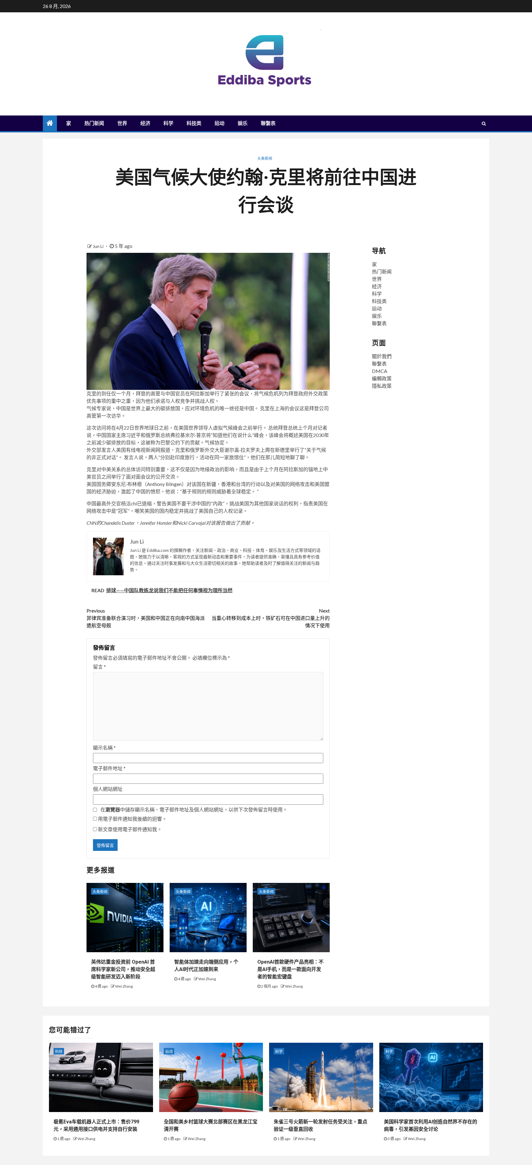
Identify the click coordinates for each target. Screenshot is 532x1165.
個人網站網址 (108, 789)
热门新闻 (94, 123)
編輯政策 (382, 378)
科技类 (194, 123)
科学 (168, 123)
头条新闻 (264, 158)
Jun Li (98, 246)
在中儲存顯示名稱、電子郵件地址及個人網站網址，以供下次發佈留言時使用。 (194, 809)
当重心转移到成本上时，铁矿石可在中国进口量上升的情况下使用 (271, 618)
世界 (122, 123)
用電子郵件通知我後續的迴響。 (132, 819)
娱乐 (243, 123)
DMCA (379, 371)
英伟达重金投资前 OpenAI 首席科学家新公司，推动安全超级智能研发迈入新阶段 (123, 969)
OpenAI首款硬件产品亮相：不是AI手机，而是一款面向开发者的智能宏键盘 (290, 969)
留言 (99, 666)
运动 (219, 123)
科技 (58, 1051)
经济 (145, 123)
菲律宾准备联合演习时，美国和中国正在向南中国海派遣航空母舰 (146, 618)
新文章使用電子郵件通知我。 (130, 829)
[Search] (484, 123)
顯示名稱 (104, 747)
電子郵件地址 (109, 768)
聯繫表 (268, 123)
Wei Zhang (124, 986)
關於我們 (382, 356)
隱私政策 (382, 386)
